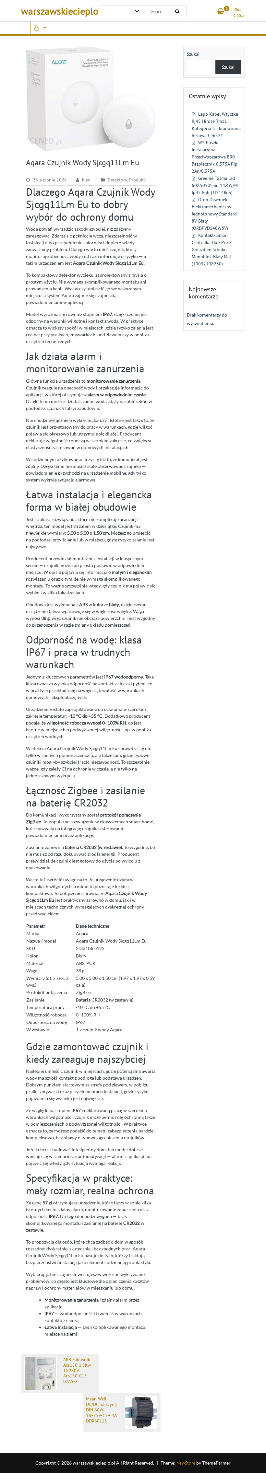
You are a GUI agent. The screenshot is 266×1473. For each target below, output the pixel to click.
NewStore (185, 1463)
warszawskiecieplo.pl (64, 11)
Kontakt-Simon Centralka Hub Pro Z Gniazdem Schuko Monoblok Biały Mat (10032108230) (212, 249)
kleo (86, 180)
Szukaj (193, 54)
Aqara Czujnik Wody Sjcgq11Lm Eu (82, 162)
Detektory (117, 180)
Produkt (137, 180)
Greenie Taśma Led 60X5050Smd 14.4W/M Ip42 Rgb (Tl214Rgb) (215, 185)
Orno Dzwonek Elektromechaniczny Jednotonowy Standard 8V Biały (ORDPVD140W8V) (214, 214)
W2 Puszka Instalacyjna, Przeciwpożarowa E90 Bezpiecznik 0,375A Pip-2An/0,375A (215, 157)
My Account (40, 28)
